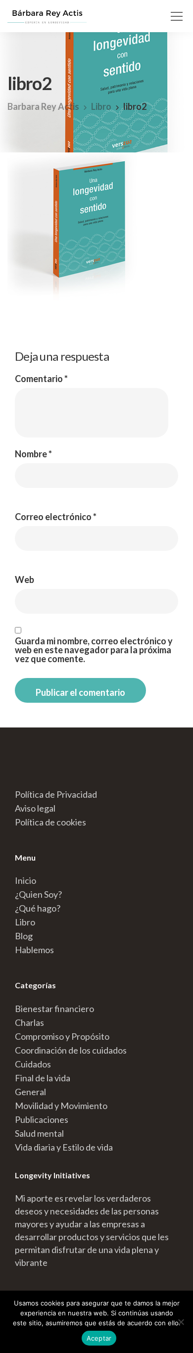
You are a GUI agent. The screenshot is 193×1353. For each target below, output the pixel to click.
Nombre (33, 453)
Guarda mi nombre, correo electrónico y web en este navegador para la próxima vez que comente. (94, 649)
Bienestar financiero (54, 1008)
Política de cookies (50, 822)
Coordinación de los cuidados (71, 1050)
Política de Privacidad (56, 794)
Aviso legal (35, 808)
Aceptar (99, 1338)
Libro (25, 922)
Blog (24, 935)
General (30, 1091)
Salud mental (39, 1133)
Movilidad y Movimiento (61, 1105)
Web (24, 579)
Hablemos (34, 949)
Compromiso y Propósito (62, 1036)
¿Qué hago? (37, 908)
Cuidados (33, 1064)
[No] (181, 1322)
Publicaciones (41, 1119)
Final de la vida (42, 1077)
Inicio (25, 880)
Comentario (41, 378)
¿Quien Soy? (38, 894)
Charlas (29, 1022)
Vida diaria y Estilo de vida (64, 1147)
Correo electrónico (55, 516)
